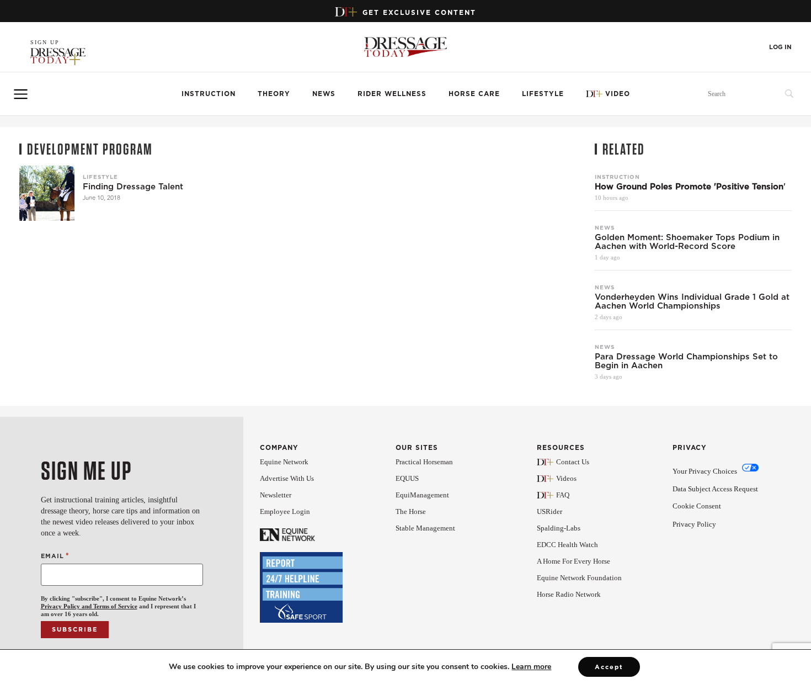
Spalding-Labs (558, 528)
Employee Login (285, 511)
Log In (780, 47)
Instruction (209, 93)
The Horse (411, 511)
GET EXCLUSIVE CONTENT (419, 12)
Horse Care (474, 93)
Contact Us (572, 462)
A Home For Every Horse (573, 561)
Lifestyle (543, 93)
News (323, 93)
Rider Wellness (392, 93)
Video (617, 93)
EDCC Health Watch (567, 544)
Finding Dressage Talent (133, 186)
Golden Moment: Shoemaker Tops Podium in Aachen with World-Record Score (687, 242)
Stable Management (425, 528)
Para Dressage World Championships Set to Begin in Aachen (686, 361)
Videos (566, 478)
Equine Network (284, 462)
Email (55, 555)
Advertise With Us (287, 478)
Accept (609, 667)
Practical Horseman (424, 462)
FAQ (562, 495)
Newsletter (275, 495)
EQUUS (407, 478)
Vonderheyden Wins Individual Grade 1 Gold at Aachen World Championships (692, 301)
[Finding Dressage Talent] (46, 193)
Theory (274, 93)
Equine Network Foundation (579, 578)
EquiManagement (422, 495)
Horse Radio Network (569, 594)
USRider (549, 511)
